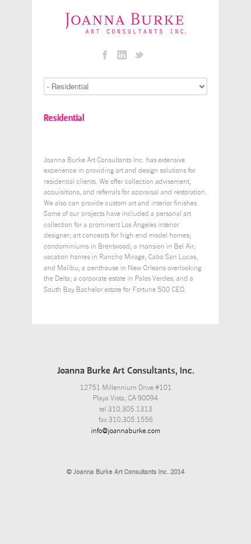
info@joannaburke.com (126, 431)
